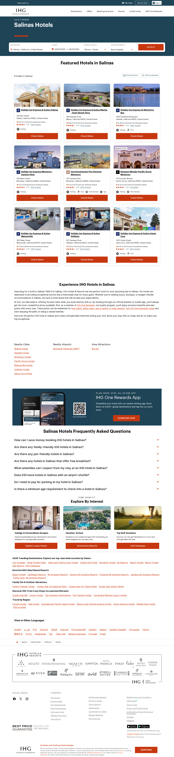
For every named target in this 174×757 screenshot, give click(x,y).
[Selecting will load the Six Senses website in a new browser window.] (21, 663)
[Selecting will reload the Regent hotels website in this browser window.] (34, 663)
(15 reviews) (134, 187)
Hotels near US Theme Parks (83, 586)
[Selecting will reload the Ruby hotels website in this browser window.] (130, 663)
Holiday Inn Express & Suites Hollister (85, 234)
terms (122, 750)
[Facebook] (15, 699)
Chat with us (23, 3)
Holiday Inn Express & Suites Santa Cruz (138, 234)
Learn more (133, 733)
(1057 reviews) (36, 249)
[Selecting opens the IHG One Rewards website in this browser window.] (143, 681)
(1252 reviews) (36, 124)
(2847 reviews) (135, 125)
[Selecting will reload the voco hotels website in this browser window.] (119, 663)
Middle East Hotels (145, 604)
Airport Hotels (137, 562)
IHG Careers (55, 698)
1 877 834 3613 (40, 728)
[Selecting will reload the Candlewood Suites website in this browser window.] (151, 673)
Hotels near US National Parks (52, 586)
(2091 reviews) (135, 249)
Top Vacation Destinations (58, 595)
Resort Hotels (151, 562)
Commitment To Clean (98, 711)
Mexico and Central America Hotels (94, 604)
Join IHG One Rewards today (140, 308)
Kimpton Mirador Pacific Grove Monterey (136, 173)
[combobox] (30, 49)
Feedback (130, 720)
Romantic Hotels (107, 562)
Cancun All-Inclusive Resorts (83, 574)
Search (151, 47)
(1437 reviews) (85, 125)
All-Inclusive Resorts (58, 574)
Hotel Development (58, 708)
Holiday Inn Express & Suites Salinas (39, 110)
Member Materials (96, 715)
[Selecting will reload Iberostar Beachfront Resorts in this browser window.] (22, 673)
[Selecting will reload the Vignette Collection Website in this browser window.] (75, 663)
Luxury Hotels (36, 595)
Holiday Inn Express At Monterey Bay (137, 111)
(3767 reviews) (85, 187)
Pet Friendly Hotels (82, 595)
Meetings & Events (105, 11)
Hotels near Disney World (111, 586)
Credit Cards (135, 11)
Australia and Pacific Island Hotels (58, 604)
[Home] (17, 642)
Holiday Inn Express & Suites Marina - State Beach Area (89, 111)
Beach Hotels (19, 574)
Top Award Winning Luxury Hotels (110, 595)
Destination (15, 45)
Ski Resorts (122, 562)
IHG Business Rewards (97, 697)
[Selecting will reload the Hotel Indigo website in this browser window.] (106, 663)
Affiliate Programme (59, 715)
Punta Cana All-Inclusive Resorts (29, 578)
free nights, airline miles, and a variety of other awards (98, 308)
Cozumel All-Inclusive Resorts (114, 574)
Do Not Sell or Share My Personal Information (140, 713)
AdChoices (131, 701)
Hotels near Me (20, 595)
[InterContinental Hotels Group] (21, 11)
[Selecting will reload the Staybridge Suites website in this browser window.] (121, 673)
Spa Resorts (18, 566)
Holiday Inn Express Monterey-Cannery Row (36, 173)
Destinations (76, 11)
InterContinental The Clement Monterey (86, 173)
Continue (146, 750)
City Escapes (18, 562)
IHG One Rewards (86, 305)
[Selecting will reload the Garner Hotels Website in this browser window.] (80, 673)
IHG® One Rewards (153, 11)
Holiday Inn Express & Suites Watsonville (35, 234)
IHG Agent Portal (57, 712)
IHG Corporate (94, 718)
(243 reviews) (85, 249)
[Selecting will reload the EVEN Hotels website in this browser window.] (38, 673)
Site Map (130, 717)
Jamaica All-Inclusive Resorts (145, 574)
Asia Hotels (33, 604)
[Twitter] (20, 699)
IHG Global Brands (58, 705)
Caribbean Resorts (36, 574)
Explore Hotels (56, 701)
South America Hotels (124, 604)
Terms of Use (132, 705)
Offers (89, 11)
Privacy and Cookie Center (137, 708)
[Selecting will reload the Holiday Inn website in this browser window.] (66, 673)
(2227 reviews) (36, 187)
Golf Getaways (33, 566)
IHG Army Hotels (95, 701)
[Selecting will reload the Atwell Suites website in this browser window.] (105, 673)
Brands (121, 11)
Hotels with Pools (88, 562)
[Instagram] (27, 699)
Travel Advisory (95, 704)
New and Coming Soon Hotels (63, 562)
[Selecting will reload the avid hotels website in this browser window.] (92, 673)
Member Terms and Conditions (139, 697)
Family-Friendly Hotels (23, 586)
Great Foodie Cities (36, 562)
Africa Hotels (19, 607)
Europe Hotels (19, 604)
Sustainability (94, 708)
